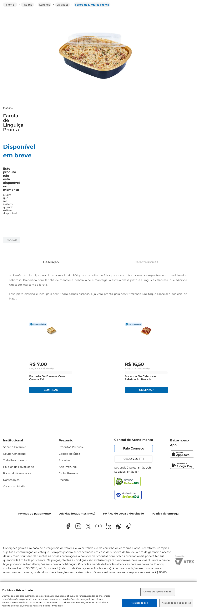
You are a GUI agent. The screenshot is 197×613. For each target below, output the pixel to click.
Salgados (62, 4)
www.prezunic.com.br (17, 572)
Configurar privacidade (158, 591)
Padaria (27, 4)
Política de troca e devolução (123, 513)
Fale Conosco (133, 448)
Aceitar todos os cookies (176, 602)
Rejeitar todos (139, 602)
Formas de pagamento (34, 513)
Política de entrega (165, 513)
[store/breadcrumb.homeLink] (10, 5)
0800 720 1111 (134, 459)
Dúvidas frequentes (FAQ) (77, 513)
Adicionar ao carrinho (50, 390)
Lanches (44, 4)
